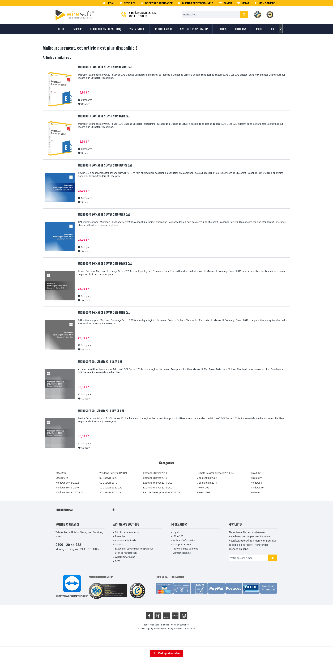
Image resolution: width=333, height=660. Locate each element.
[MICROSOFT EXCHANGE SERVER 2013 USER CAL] (60, 138)
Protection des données (185, 548)
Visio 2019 (256, 477)
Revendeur (120, 536)
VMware (254, 492)
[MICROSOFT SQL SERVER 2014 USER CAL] (60, 384)
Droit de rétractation (126, 552)
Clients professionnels (127, 532)
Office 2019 (62, 477)
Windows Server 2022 (67, 482)
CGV (117, 561)
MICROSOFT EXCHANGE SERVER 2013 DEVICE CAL (105, 67)
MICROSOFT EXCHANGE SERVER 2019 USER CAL (104, 313)
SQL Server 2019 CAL (110, 492)
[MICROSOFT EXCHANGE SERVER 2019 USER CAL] (60, 334)
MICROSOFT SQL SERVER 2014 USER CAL (100, 362)
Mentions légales (182, 552)
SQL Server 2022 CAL (110, 487)
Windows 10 (257, 487)
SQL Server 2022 (108, 477)
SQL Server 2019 (108, 482)
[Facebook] (149, 615)
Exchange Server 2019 (155, 473)
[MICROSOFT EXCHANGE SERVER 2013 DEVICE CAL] (60, 89)
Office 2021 (62, 473)
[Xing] (157, 615)
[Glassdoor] (166, 615)
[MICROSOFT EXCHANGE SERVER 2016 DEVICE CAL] (60, 187)
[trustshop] (137, 591)
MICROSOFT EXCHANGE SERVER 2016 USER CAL (104, 214)
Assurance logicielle (125, 540)
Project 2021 (204, 487)
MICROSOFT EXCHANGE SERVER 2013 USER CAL (104, 116)
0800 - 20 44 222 (68, 545)
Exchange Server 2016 (155, 477)
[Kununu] (175, 615)
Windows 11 (257, 482)
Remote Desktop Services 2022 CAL (162, 492)
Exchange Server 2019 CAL (157, 482)
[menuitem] (225, 3)
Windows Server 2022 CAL (70, 492)
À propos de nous (182, 544)
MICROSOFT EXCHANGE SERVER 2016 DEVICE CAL (105, 165)
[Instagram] (183, 615)
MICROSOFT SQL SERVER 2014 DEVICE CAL (101, 411)
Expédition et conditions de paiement (134, 548)
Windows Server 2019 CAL (113, 473)
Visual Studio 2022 (207, 477)
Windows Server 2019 (67, 487)
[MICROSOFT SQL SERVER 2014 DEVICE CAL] (60, 433)
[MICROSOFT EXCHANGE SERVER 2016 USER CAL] (60, 236)
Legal (175, 532)
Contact (119, 544)
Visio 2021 (256, 473)
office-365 (178, 536)
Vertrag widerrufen (169, 653)
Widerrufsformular (125, 557)
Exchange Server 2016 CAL (157, 487)
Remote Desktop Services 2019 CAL (216, 473)
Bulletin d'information (184, 540)
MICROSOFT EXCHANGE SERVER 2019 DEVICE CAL (105, 264)
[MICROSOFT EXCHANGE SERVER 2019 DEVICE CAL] (60, 285)
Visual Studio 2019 (207, 482)
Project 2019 (204, 492)
